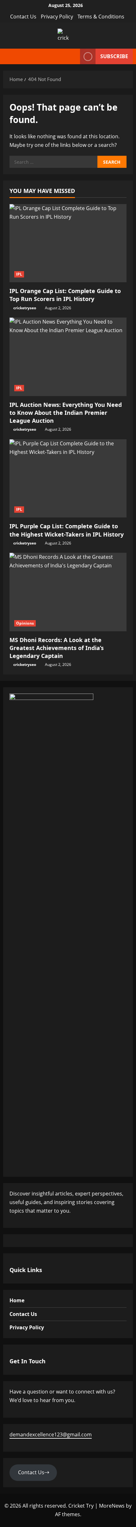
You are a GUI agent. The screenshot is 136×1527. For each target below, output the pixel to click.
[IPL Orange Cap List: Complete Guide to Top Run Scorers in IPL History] (68, 243)
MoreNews (112, 1505)
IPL (19, 274)
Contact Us (23, 16)
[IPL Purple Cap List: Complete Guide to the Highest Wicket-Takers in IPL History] (68, 478)
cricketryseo (24, 308)
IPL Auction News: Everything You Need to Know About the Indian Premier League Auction (65, 412)
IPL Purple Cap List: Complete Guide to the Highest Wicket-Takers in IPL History (66, 530)
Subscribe (114, 56)
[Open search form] (73, 56)
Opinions (25, 623)
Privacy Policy (57, 16)
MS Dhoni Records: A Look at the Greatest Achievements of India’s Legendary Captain (56, 648)
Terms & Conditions (100, 16)
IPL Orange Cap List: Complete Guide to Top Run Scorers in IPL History (65, 295)
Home (16, 1300)
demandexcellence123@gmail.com (50, 1434)
